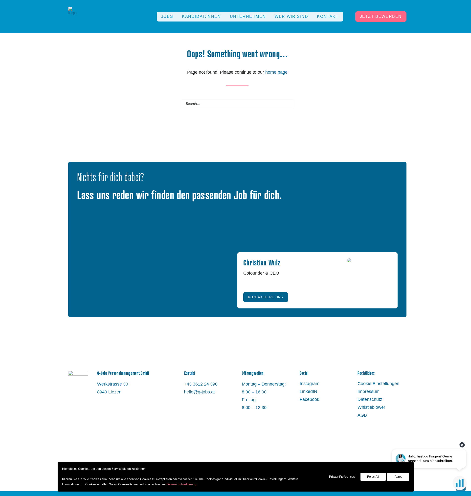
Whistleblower (371, 407)
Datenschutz (370, 399)
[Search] (237, 103)
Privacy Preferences (342, 476)
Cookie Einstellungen (378, 383)
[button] (287, 103)
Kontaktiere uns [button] (265, 297)
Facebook (309, 399)
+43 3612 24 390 (201, 384)
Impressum (369, 391)
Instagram (309, 383)
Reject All (373, 476)
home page (276, 72)
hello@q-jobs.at (199, 391)
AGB (362, 415)
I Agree (398, 476)
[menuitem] (167, 16)
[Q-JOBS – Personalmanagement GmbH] (72, 16)
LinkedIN (308, 391)
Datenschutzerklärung (181, 484)
